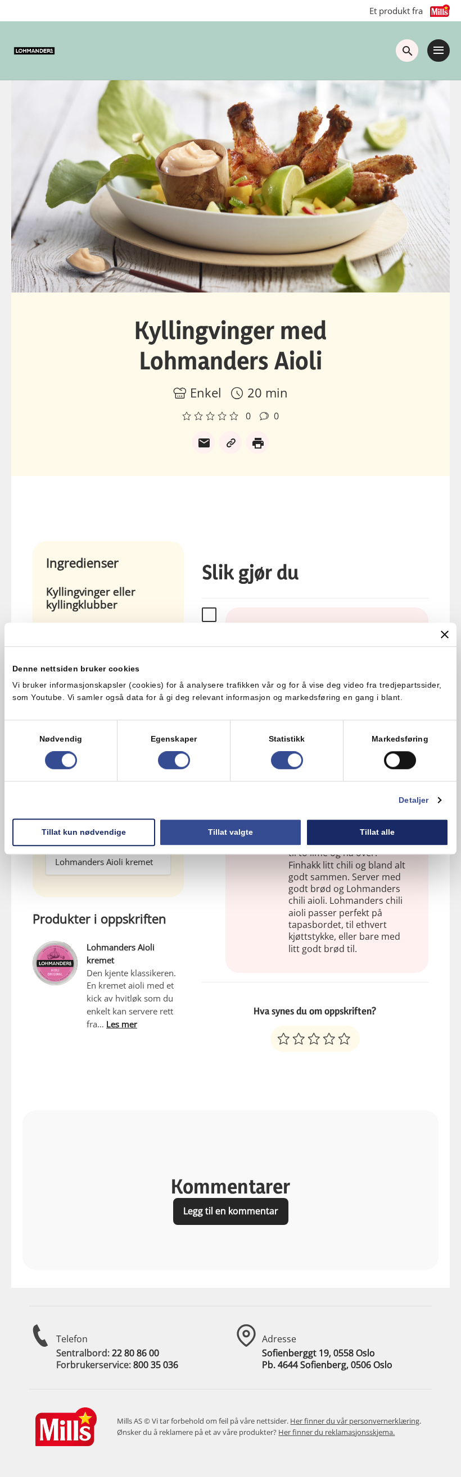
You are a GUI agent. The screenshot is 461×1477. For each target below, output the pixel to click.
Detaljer (413, 799)
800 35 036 (155, 1365)
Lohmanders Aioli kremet (104, 861)
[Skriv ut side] (257, 442)
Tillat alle (377, 831)
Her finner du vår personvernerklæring (354, 1421)
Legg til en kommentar (230, 1211)
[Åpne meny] (438, 50)
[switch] (174, 760)
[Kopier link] (230, 442)
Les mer (121, 1024)
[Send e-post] (203, 442)
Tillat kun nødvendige (84, 831)
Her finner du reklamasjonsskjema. (336, 1432)
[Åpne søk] (407, 50)
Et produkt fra (396, 10)
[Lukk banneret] (445, 634)
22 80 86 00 (135, 1353)
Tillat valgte (230, 831)
